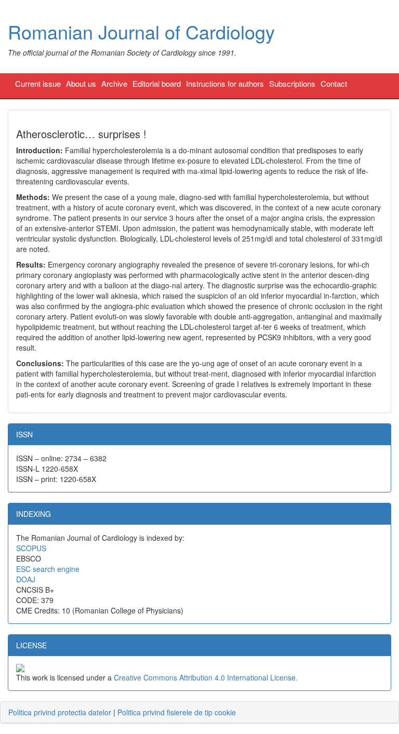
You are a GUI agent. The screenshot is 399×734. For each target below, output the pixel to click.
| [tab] (122, 712)
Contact (334, 83)
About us (81, 83)
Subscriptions (292, 83)
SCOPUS (31, 548)
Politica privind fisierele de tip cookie (176, 712)
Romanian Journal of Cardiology (141, 31)
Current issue (38, 83)
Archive (114, 83)
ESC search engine (47, 569)
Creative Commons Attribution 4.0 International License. (206, 677)
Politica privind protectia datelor (59, 712)
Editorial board (156, 83)
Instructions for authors (225, 83)
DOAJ (25, 579)
